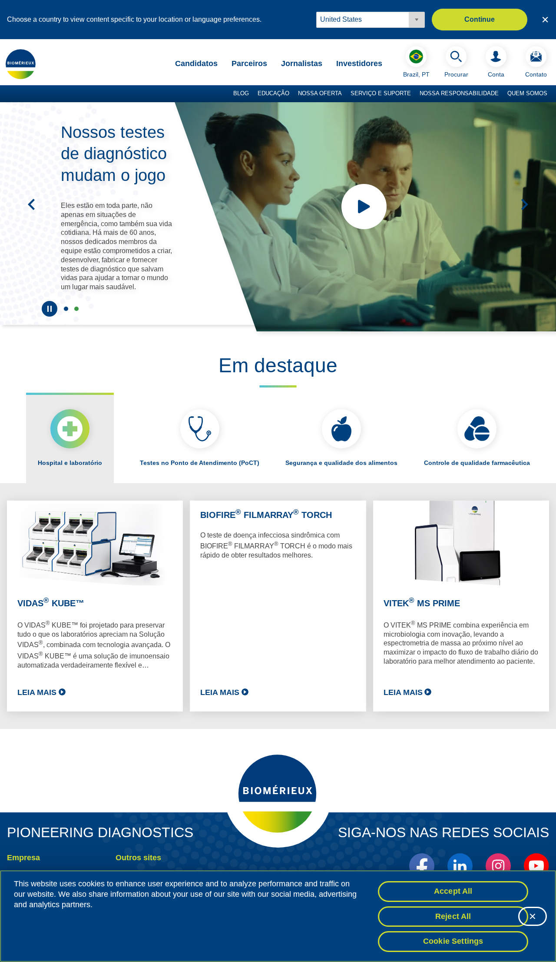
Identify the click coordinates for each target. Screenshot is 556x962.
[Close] (532, 916)
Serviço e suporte (381, 93)
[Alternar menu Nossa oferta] (346, 94)
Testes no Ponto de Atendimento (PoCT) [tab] (199, 462)
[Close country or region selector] (545, 19)
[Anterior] (31, 204)
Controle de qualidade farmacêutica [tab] (477, 462)
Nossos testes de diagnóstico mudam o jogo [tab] (76, 309)
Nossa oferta (320, 93)
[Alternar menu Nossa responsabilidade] (503, 94)
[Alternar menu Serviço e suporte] (415, 94)
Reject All (453, 916)
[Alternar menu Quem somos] (551, 94)
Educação (273, 93)
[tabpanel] (278, 606)
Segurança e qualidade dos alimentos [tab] (341, 462)
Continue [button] (479, 19)
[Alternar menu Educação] (293, 94)
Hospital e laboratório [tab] (70, 462)
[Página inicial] (21, 64)
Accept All (453, 891)
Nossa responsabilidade (459, 93)
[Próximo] (524, 204)
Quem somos (527, 93)
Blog (241, 93)
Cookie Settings (453, 941)
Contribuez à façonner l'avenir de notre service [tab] (66, 309)
